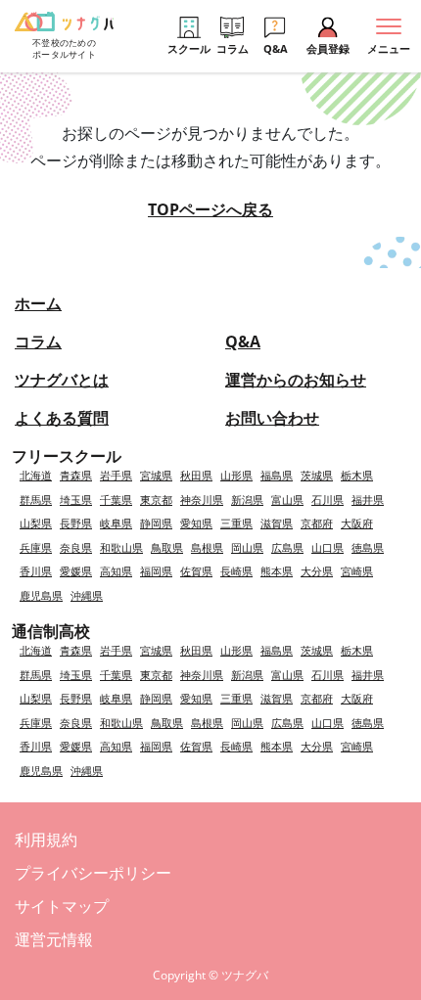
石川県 (327, 499)
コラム (38, 341)
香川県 (36, 571)
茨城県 (317, 475)
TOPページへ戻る (210, 209)
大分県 (317, 571)
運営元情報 (54, 939)
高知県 (116, 571)
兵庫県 (36, 547)
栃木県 (357, 475)
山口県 (327, 547)
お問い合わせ (272, 418)
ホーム (38, 303)
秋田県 (196, 475)
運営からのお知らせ (295, 379)
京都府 (317, 523)
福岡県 (156, 571)
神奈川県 (201, 499)
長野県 (76, 523)
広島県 (287, 547)
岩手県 (116, 475)
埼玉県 (76, 499)
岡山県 (247, 547)
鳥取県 (167, 547)
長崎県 (236, 571)
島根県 (207, 547)
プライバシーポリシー (93, 873)
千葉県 (116, 499)
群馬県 (36, 499)
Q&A (242, 341)
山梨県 (36, 523)
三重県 (236, 523)
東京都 (156, 499)
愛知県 (196, 523)
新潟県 (247, 499)
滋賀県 (276, 523)
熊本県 (276, 571)
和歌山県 (121, 547)
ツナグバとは (62, 379)
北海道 (36, 475)
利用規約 (46, 839)
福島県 (276, 475)
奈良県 (76, 547)
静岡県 (156, 523)
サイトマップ (62, 906)
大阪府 (357, 523)
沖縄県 (86, 595)
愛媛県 (76, 571)
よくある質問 (62, 418)
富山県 (287, 499)
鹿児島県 (41, 595)
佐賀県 (196, 571)
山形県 (236, 475)
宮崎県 (357, 571)
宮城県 (156, 475)
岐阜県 (116, 523)
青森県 (76, 475)
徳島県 (367, 547)
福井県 (367, 499)
